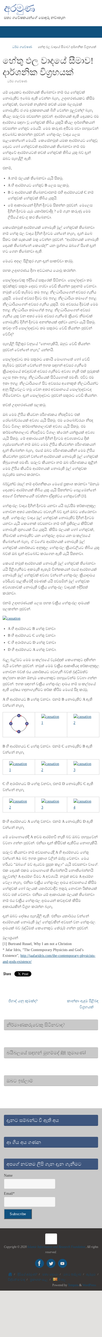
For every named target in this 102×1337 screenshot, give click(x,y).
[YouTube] (62, 1263)
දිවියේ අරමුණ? (27, 1274)
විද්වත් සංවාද (16, 1279)
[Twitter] (51, 1263)
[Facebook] (39, 1263)
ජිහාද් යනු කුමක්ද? (22, 1001)
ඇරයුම (91, 1274)
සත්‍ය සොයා (50, 1274)
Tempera (73, 1285)
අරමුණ (19, 8)
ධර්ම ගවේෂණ (22, 47)
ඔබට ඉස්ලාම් (72, 1274)
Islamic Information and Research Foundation (56, 1247)
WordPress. (89, 1285)
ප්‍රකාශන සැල (39, 1279)
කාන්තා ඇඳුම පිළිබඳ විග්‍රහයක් (82, 1004)
